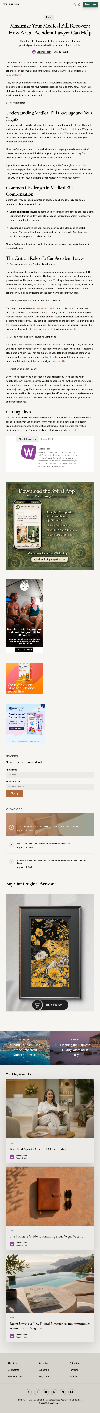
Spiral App (75, 1363)
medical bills (58, 361)
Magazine (44, 1376)
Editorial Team (44, 52)
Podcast (74, 1376)
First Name (11, 769)
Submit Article (15, 1376)
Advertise (43, 1363)
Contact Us (13, 1370)
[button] (90, 4)
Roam (49, 17)
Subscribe (44, 1370)
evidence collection (46, 308)
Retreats (74, 1370)
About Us (12, 1363)
